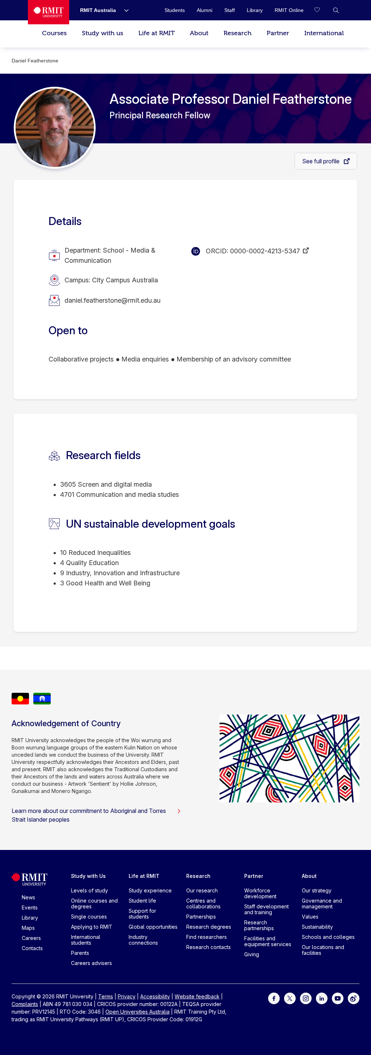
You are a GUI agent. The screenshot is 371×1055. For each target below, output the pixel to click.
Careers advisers (91, 963)
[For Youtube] (337, 998)
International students (85, 940)
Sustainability (317, 927)
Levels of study (89, 890)
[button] (336, 10)
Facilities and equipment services (267, 941)
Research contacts (208, 947)
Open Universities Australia (137, 1012)
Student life (142, 900)
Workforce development (260, 893)
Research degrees (208, 927)
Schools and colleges (328, 937)
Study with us (102, 33)
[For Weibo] (353, 998)
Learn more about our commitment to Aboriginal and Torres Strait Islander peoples (89, 815)
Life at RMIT (156, 33)
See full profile (321, 161)
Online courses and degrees (94, 903)
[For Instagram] (306, 998)
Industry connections (143, 940)
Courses (54, 33)
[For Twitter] (290, 998)
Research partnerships (259, 925)
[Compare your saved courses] (321, 10)
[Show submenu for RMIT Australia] (123, 10)
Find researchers (206, 937)
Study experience (150, 890)
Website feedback (197, 996)
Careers (31, 938)
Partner (278, 33)
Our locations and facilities (323, 950)
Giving (251, 954)
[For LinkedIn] (322, 998)
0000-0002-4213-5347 (265, 251)
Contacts (32, 948)
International (324, 33)
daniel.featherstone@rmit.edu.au (112, 300)
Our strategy (317, 890)
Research (237, 33)
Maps (28, 928)
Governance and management (322, 903)
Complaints (25, 1004)
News (28, 897)
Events (30, 907)
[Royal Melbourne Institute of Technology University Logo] (48, 12)
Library (30, 918)
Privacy (127, 996)
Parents (80, 953)
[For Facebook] (274, 998)
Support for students (142, 914)
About (199, 33)
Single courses (89, 916)
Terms (105, 996)
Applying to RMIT (91, 927)
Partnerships (201, 916)
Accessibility (155, 996)
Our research (202, 890)
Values (310, 916)
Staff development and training (266, 909)
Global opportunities (153, 927)
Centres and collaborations (203, 903)
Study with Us (88, 876)
